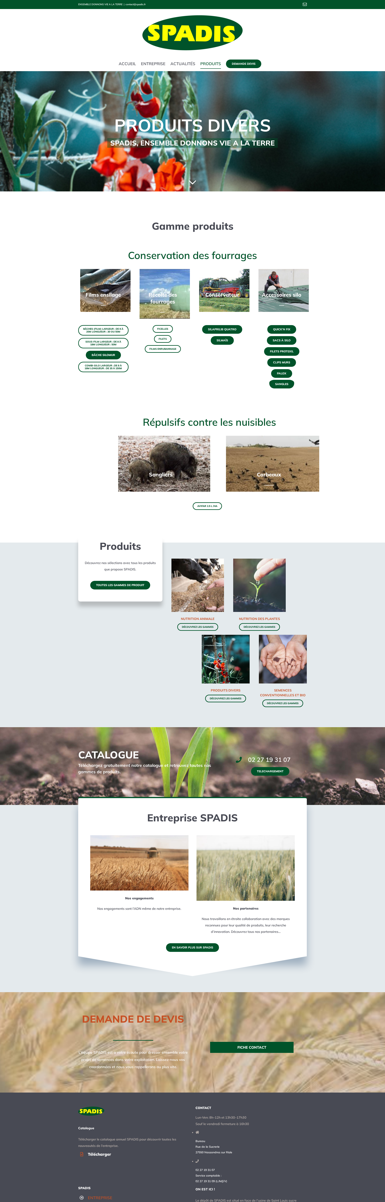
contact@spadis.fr (136, 4)
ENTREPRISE (100, 1197)
